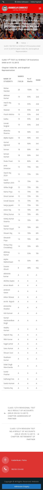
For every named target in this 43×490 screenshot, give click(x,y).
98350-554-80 (17, 469)
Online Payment (36, 2)
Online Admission (22, 2)
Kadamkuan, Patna (19, 460)
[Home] (17, 43)
